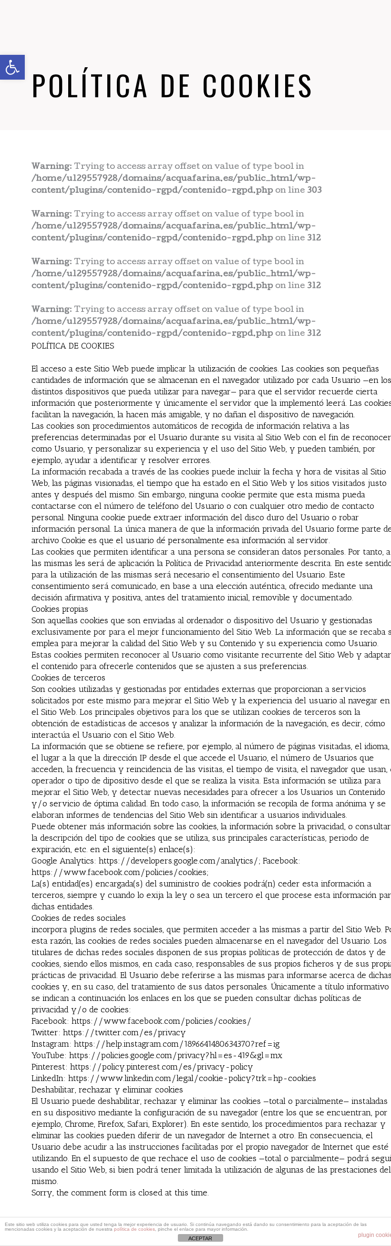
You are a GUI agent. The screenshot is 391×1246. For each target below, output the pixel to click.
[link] (12, 67)
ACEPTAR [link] (200, 1238)
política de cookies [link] (134, 1229)
